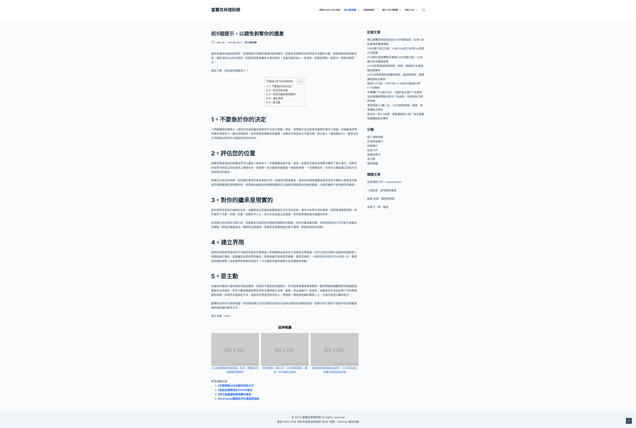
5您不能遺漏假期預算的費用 (234, 394)
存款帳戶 (372, 145)
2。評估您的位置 (278, 90)
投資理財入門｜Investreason (384, 182)
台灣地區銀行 (375, 141)
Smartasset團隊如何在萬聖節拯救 (238, 398)
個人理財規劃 (251, 42)
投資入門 (372, 150)
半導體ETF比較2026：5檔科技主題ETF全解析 (394, 92)
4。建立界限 (276, 98)
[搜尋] (423, 10)
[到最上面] (629, 421)
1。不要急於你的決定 (280, 86)
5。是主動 (274, 102)
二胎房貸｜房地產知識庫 (381, 190)
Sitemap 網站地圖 (348, 421)
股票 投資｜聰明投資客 (381, 198)
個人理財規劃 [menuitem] (350, 10)
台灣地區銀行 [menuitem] (369, 10)
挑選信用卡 (373, 154)
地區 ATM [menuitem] (409, 10)
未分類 (371, 159)
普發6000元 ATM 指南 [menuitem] (329, 10)
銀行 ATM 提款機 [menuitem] (390, 10)
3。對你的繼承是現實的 (282, 94)
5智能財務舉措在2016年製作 (235, 390)
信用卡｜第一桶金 (377, 207)
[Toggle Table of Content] (298, 81)
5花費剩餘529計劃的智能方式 (236, 385)
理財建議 (372, 163)
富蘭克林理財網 (225, 9)
